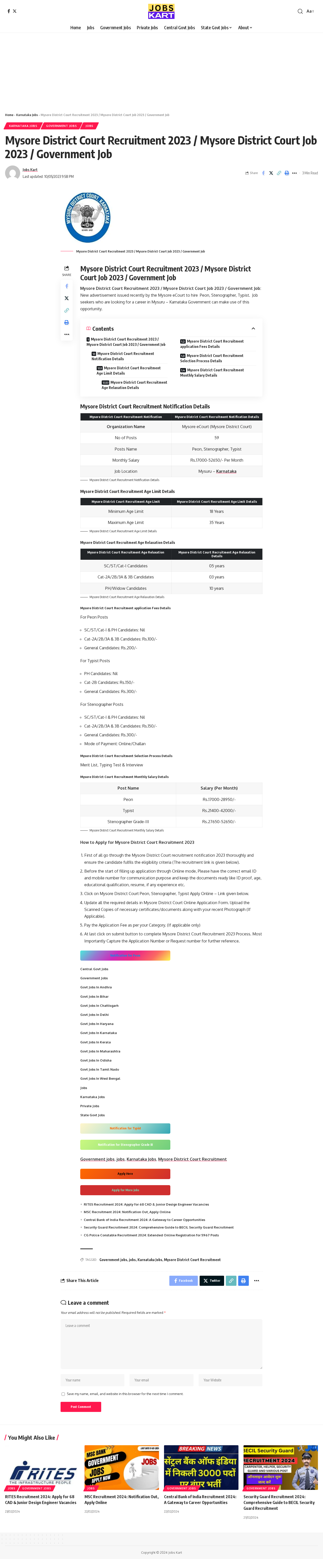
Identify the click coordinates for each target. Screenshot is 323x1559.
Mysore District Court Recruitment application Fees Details (212, 344)
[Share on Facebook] (263, 173)
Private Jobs (89, 1106)
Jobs (89, 126)
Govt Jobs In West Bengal (100, 1078)
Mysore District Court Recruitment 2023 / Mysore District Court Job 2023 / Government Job (126, 342)
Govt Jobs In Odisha (96, 1060)
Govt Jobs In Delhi (94, 1015)
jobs (121, 1159)
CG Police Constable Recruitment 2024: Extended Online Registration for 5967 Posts (151, 1235)
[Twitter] (14, 11)
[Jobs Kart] (161, 11)
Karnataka (226, 471)
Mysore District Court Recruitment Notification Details (123, 356)
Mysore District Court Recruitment (192, 1159)
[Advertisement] (151, 70)
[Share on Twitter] (271, 173)
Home (9, 115)
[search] (300, 11)
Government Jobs (61, 126)
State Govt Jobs (92, 1115)
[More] (294, 173)
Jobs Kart (30, 169)
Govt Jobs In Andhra (96, 987)
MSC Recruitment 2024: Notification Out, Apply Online (127, 1212)
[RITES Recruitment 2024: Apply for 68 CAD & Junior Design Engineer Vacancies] (42, 1467)
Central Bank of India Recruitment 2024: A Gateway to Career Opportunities (144, 1220)
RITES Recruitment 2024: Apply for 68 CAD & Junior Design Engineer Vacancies (146, 1204)
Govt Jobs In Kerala (95, 1042)
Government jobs (97, 1159)
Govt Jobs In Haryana (97, 1024)
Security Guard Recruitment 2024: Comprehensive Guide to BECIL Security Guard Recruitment (159, 1227)
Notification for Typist (125, 1128)
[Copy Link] (278, 173)
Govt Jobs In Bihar (94, 996)
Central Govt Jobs (94, 969)
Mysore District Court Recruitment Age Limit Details (129, 370)
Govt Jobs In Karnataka (98, 1033)
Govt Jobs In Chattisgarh (99, 1006)
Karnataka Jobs (27, 115)
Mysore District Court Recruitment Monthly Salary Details (212, 372)
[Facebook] (8, 11)
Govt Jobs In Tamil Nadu (99, 1069)
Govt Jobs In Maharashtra (100, 1051)
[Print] (286, 173)
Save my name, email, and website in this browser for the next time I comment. (125, 1394)
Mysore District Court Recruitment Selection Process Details (212, 358)
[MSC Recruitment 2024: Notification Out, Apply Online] (122, 1467)
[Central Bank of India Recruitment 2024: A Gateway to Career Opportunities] (201, 1467)
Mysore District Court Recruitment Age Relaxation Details (134, 385)
